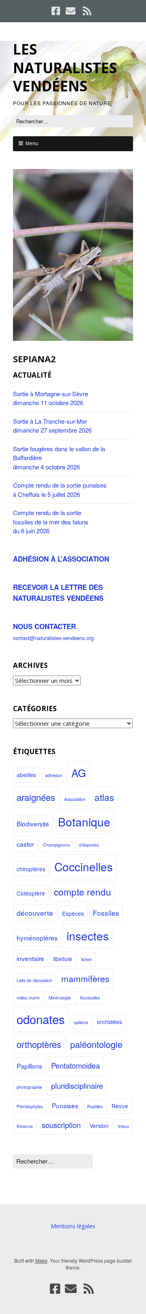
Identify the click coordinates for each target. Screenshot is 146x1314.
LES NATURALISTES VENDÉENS (65, 67)
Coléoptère (31, 893)
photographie (29, 1087)
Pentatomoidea (75, 1065)
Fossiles (106, 913)
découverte (35, 913)
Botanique (84, 821)
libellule (62, 959)
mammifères (85, 978)
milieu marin (28, 998)
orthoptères (39, 1044)
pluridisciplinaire (77, 1085)
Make (41, 1260)
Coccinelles (83, 866)
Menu (32, 143)
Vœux (123, 1126)
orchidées (109, 1022)
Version (99, 1126)
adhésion (53, 775)
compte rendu (82, 891)
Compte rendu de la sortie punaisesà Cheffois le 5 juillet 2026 (60, 490)
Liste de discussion (34, 980)
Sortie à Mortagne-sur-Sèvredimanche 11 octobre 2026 (50, 398)
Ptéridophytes (30, 1106)
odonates (41, 1018)
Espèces (73, 913)
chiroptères (31, 869)
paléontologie (96, 1044)
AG (78, 772)
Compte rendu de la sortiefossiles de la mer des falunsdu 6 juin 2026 (50, 521)
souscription (61, 1125)
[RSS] (87, 10)
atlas (104, 796)
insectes (88, 935)
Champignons (56, 845)
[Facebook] (57, 10)
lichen (86, 959)
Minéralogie (60, 998)
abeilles (26, 775)
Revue (120, 1106)
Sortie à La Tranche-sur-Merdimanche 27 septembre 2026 (52, 426)
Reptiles (95, 1106)
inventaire (30, 958)
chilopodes (89, 845)
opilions (81, 1022)
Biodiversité (33, 823)
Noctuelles (90, 998)
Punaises (65, 1105)
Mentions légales (73, 1226)
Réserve (25, 1126)
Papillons (29, 1065)
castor (25, 843)
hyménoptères (37, 937)
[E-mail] (70, 10)
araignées (36, 797)
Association (75, 799)
